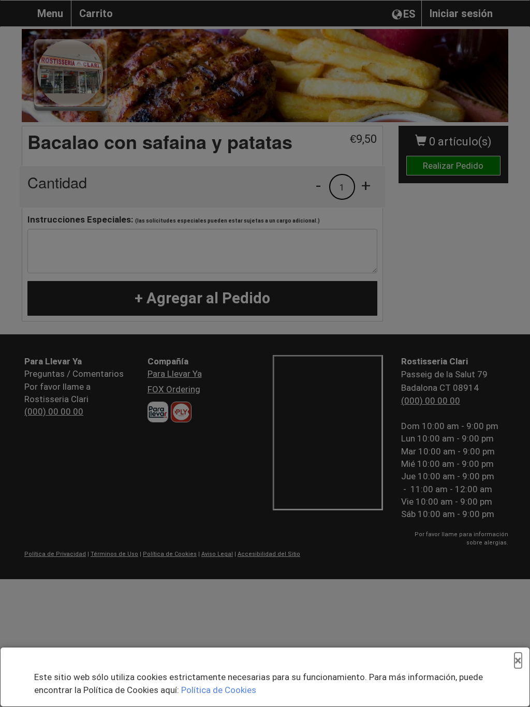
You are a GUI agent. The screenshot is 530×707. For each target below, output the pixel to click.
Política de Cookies (218, 690)
